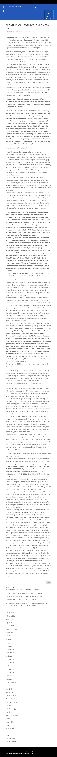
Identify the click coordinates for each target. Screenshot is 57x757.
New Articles (10, 722)
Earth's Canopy (11, 709)
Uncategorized (11, 742)
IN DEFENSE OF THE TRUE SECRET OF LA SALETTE (23, 590)
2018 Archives (10, 666)
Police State (10, 729)
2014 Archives (10, 653)
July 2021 (9, 636)
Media (8, 719)
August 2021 (10, 632)
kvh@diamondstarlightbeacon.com (21, 753)
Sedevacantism (11, 732)
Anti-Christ (9, 689)
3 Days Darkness (11, 682)
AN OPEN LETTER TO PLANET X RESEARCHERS (21, 600)
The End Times (11, 738)
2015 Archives (19, 31)
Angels (8, 686)
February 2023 (10, 616)
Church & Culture (12, 699)
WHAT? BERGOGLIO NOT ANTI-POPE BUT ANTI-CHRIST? (25, 593)
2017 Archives (10, 663)
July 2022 (9, 623)
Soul (7, 735)
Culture (8, 705)
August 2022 (10, 619)
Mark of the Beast (12, 715)
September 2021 (11, 629)
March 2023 (10, 613)
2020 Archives (10, 672)
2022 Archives (10, 679)
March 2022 (10, 626)
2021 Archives (10, 676)
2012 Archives (10, 646)
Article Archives (11, 696)
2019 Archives (10, 669)
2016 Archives (10, 659)
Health (8, 712)
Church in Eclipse (11, 702)
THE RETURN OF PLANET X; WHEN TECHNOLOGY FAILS (24, 596)
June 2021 (9, 639)
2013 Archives (10, 649)
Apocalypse (10, 692)
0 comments (27, 31)
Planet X (8, 725)
